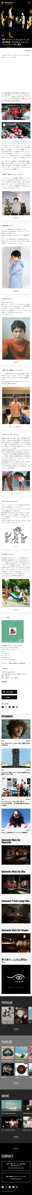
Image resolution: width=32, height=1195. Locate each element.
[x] (6, 708)
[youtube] (13, 708)
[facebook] (10, 708)
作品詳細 (4, 681)
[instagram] (17, 708)
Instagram (15, 663)
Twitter (10, 663)
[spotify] (2, 708)
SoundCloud (22, 663)
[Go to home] (7, 2)
